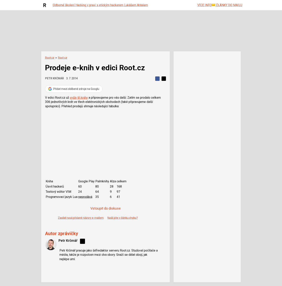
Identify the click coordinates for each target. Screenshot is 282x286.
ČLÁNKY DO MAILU (228, 5)
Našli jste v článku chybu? (122, 217)
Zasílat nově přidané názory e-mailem (81, 217)
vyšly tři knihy (79, 97)
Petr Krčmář (54, 78)
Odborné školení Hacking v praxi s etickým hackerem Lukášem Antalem (100, 5)
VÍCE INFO (204, 5)
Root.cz (49, 57)
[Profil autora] (51, 244)
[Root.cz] (45, 5)
